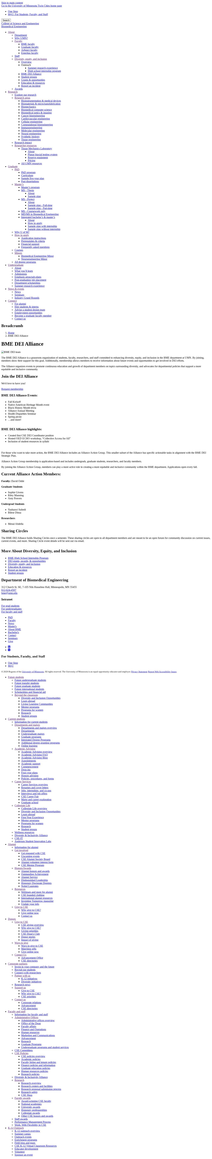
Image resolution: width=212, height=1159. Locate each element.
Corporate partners (17, 963)
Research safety (29, 1092)
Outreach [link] (26, 65)
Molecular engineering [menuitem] (33, 130)
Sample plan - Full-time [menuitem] (40, 205)
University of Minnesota (33, 671)
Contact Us (20, 954)
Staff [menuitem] (17, 56)
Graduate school (29, 802)
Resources (20, 889)
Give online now (30, 913)
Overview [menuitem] (26, 62)
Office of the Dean (31, 1023)
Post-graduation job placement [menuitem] (30, 279)
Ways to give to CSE (32, 945)
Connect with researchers (28, 972)
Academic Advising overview (36, 751)
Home (11, 332)
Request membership (12, 389)
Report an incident (17, 570)
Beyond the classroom (26, 695)
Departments (27, 730)
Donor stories (28, 936)
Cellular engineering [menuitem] (31, 121)
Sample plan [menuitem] (34, 196)
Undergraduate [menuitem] (16, 265)
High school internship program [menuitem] (44, 70)
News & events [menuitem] (16, 288)
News (11, 623)
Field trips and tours (25, 1142)
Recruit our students (25, 969)
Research (26, 713)
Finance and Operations (33, 1029)
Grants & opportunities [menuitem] (33, 79)
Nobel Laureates (29, 886)
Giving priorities (29, 930)
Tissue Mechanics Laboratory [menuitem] (36, 148)
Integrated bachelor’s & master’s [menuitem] (38, 217)
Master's (12, 626)
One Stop (13, 11)
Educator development (26, 1148)
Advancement (28, 1005)
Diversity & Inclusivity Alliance (31, 835)
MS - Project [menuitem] (27, 199)
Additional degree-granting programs (40, 742)
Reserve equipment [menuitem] (38, 157)
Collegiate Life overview (34, 808)
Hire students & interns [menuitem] (27, 306)
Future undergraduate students (30, 680)
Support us (20, 987)
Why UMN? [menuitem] (21, 38)
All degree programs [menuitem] (25, 262)
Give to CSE (21, 907)
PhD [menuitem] (17, 169)
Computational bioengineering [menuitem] (37, 124)
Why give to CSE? (31, 910)
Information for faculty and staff (31, 1014)
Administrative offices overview (38, 1020)
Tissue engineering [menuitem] (31, 139)
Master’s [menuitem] (19, 184)
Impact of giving (29, 939)
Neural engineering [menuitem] (31, 133)
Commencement (29, 766)
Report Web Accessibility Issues (162, 671)
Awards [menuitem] (19, 88)
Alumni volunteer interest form (37, 862)
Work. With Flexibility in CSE (30, 1125)
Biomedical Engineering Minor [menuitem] (37, 256)
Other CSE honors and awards (37, 1116)
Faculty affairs (28, 1026)
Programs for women (32, 710)
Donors (12, 919)
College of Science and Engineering (20, 23)
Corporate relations (31, 1002)
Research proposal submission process (41, 1089)
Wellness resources (24, 832)
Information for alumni (26, 847)
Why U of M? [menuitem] (22, 232)
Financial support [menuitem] (30, 244)
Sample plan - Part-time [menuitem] (40, 208)
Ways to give (21, 942)
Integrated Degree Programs (36, 739)
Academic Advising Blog (34, 757)
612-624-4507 (8, 590)
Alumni (12, 844)
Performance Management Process (33, 1122)
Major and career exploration (36, 799)
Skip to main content (12, 2)
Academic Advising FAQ (34, 754)
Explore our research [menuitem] (25, 94)
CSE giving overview (32, 924)
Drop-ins (25, 769)
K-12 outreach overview (27, 1130)
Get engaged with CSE (33, 853)
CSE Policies (21, 1053)
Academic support (30, 763)
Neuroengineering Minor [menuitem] (34, 259)
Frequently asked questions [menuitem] (35, 247)
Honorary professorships (34, 1110)
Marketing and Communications (38, 1035)
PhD (10, 617)
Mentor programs (30, 707)
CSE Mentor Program (32, 865)
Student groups (16, 573)
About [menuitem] (11, 32)
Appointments (28, 760)
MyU (11, 665)
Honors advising (29, 775)
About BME (14, 629)
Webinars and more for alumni (37, 892)
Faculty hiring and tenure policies (38, 1062)
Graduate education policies (35, 1068)
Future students (16, 677)
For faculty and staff (11, 611)
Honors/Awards (23, 868)
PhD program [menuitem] (28, 172)
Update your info (30, 904)
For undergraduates (11, 608)
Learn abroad (28, 701)
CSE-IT (19, 838)
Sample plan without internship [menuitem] (44, 229)
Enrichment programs (26, 1139)
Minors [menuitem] (18, 253)
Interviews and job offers (34, 793)
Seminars (13, 638)
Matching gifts (28, 948)
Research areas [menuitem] (22, 97)
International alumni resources (37, 898)
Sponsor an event (24, 1154)
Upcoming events (30, 856)
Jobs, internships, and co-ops (36, 790)
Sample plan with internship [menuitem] (42, 226)
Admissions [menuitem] (21, 274)
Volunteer (20, 1151)
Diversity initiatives (31, 981)
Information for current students (31, 721)
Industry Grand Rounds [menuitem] (27, 297)
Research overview (31, 1083)
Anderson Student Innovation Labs (33, 841)
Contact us (26, 916)
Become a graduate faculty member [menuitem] (33, 315)
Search (6, 20)
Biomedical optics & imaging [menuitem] (36, 112)
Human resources (30, 1032)
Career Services (23, 781)
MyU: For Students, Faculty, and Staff (28, 14)
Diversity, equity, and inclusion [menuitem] (31, 59)
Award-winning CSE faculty (36, 1101)
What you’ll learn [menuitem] (24, 271)
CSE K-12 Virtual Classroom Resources (36, 1145)
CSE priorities (28, 996)
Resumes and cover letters (34, 787)
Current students (16, 718)
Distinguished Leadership (34, 880)
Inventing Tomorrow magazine (37, 901)
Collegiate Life (22, 805)
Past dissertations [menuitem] (30, 181)
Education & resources (20, 567)
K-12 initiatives (29, 978)
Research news (22, 984)
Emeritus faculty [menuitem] (29, 53)
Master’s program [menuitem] (30, 187)
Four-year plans (29, 772)
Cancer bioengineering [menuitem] (33, 115)
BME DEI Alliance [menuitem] (31, 73)
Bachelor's (13, 632)
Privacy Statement (139, 671)
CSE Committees (24, 1050)
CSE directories (29, 960)
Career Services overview (34, 784)
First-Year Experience (32, 817)
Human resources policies (34, 1071)
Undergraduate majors (32, 733)
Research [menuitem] (13, 91)
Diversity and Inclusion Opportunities (40, 698)
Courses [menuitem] (19, 250)
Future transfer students (27, 683)
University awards (30, 1107)
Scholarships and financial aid (30, 692)
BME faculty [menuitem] (28, 44)
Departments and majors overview (39, 727)
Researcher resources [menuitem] (26, 145)
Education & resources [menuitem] (33, 82)
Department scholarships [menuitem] (27, 282)
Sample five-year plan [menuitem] (32, 178)
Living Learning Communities (37, 704)
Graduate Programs (31, 1044)
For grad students (10, 605)
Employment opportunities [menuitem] (28, 312)
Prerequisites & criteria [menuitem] (33, 241)
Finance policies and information (38, 1065)
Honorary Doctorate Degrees (36, 883)
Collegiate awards (30, 1113)
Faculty (12, 620)
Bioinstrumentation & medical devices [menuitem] (41, 100)
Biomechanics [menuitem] (28, 106)
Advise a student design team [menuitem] (30, 309)
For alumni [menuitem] (20, 303)
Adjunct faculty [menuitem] (29, 50)
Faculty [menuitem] (18, 41)
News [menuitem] (18, 291)
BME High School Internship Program (28, 558)
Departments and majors (27, 724)
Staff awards (21, 1119)
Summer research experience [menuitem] (43, 68)
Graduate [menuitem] (13, 166)
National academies (31, 1104)
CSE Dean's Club (30, 933)
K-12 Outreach (16, 1127)
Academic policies (30, 1059)
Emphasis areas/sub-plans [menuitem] (28, 276)
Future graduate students (27, 686)
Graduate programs (31, 736)
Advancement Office (32, 957)
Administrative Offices (26, 1017)
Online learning (29, 745)
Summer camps (23, 1133)
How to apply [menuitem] (35, 223)
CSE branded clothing (32, 895)
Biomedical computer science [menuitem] (36, 109)
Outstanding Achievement (34, 874)
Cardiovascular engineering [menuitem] (35, 118)
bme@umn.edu (9, 593)
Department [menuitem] (21, 35)
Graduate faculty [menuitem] (30, 47)
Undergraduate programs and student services (45, 1047)
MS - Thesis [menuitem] (27, 190)
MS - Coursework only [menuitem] (33, 211)
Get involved (21, 850)
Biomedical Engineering (14, 26)
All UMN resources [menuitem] (31, 163)
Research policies (30, 1074)
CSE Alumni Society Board (35, 859)
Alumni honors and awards (35, 871)
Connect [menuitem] (12, 300)
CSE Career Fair (30, 796)
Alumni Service (29, 877)
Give (10, 641)
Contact (12, 635)
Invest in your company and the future (34, 966)
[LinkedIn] (9, 647)
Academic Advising (25, 748)
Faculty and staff (16, 1011)
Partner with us (22, 975)
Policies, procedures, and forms (37, 778)
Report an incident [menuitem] (30, 85)
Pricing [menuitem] (31, 160)
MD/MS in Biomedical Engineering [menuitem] (40, 214)
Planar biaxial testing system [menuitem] (42, 154)
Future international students (29, 689)
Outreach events (23, 1136)
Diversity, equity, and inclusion (24, 564)
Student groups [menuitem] (29, 76)
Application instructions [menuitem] (33, 238)
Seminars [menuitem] (19, 294)
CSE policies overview (33, 1056)
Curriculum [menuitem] (27, 175)
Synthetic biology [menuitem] (30, 136)
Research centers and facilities (37, 1086)
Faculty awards (22, 1098)
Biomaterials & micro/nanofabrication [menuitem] (40, 103)
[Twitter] (9, 649)
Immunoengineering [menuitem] (31, 127)
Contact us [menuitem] (20, 318)
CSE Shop (26, 1095)
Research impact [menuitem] (23, 142)
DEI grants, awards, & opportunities (27, 561)
